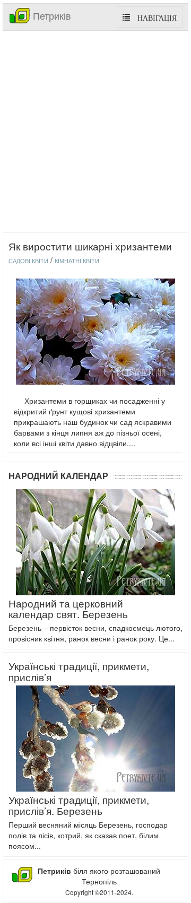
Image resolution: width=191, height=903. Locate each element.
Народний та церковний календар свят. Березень (68, 608)
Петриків (50, 15)
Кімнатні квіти (77, 261)
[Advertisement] (95, 131)
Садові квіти (28, 261)
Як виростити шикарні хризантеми (90, 246)
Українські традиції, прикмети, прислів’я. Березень (78, 805)
